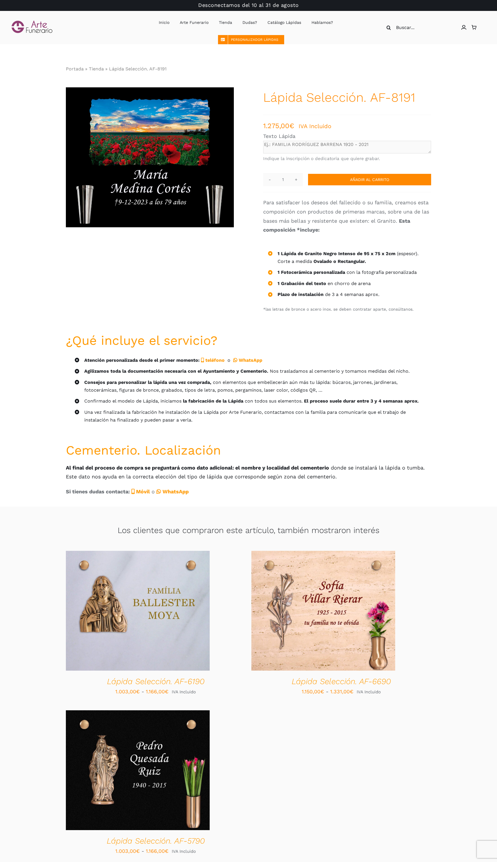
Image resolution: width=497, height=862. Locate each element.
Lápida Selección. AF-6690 (341, 681)
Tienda (96, 69)
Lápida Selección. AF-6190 (155, 681)
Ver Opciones (119, 612)
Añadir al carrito (369, 179)
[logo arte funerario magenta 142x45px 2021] (32, 23)
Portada (75, 69)
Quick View (158, 612)
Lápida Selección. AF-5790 (156, 841)
